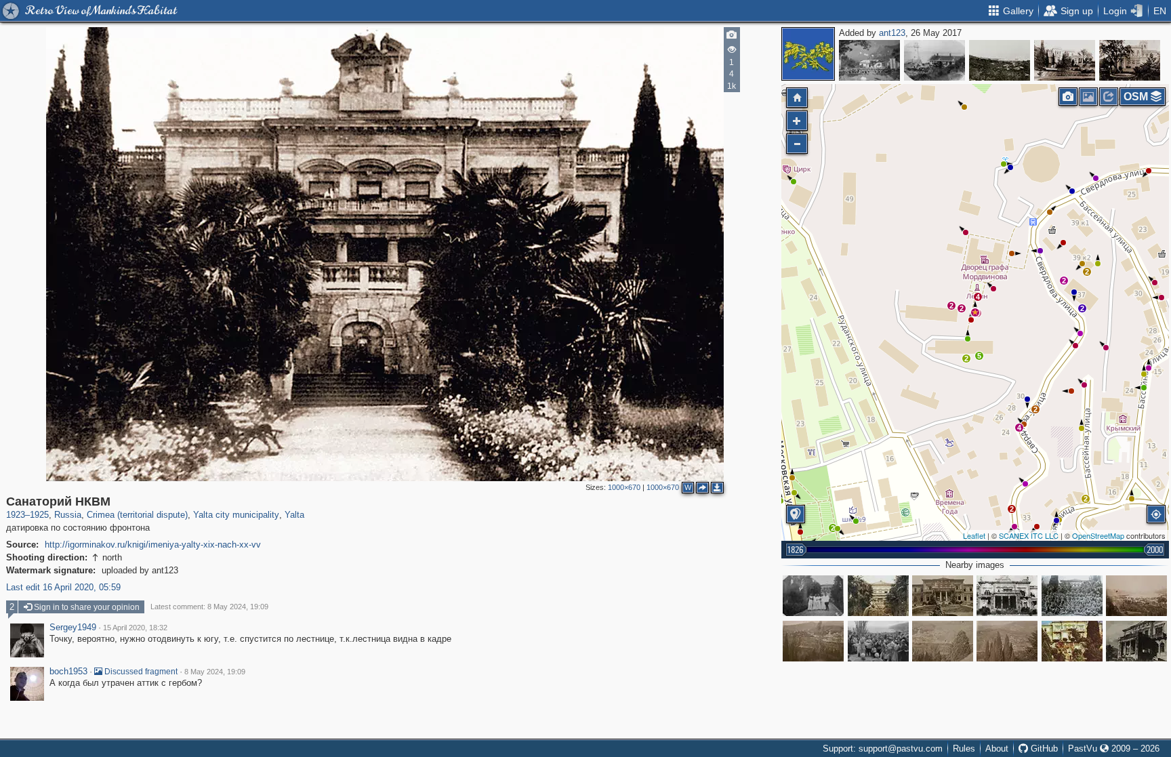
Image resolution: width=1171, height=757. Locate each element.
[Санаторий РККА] (813, 595)
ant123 (892, 33)
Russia (67, 515)
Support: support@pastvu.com (883, 748)
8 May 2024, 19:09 (214, 672)
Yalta (294, 515)
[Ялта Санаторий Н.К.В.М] (1136, 641)
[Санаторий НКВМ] (975, 312)
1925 (39, 515)
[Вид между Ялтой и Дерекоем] (813, 641)
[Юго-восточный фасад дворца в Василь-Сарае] (1129, 60)
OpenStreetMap (1098, 535)
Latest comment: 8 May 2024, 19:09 (209, 606)
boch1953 (68, 671)
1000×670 (624, 487)
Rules (964, 748)
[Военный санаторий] (1072, 641)
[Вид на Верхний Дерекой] (1007, 641)
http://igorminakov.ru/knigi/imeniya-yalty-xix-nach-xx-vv (153, 544)
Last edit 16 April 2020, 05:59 (63, 587)
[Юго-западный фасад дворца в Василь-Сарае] (1064, 60)
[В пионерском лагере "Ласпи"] (869, 60)
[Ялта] (999, 60)
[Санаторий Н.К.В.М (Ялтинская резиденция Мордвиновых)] (942, 595)
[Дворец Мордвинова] (1072, 595)
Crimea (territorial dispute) (137, 515)
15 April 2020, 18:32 (135, 627)
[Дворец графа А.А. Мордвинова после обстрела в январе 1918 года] (1007, 595)
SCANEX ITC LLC (1029, 535)
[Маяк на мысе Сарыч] (934, 60)
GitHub (1043, 748)
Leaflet (974, 535)
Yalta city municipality (236, 515)
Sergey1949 (72, 627)
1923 (15, 515)
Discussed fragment (140, 671)
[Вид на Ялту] (1136, 595)
